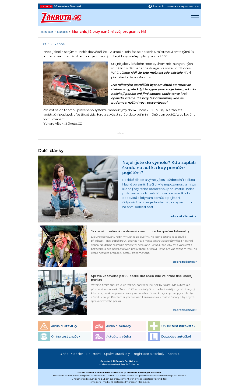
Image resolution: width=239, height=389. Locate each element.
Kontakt (173, 354)
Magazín (62, 32)
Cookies (77, 354)
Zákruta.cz (46, 32)
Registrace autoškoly (148, 354)
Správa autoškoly (117, 354)
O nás (64, 354)
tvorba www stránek (109, 364)
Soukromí (93, 354)
